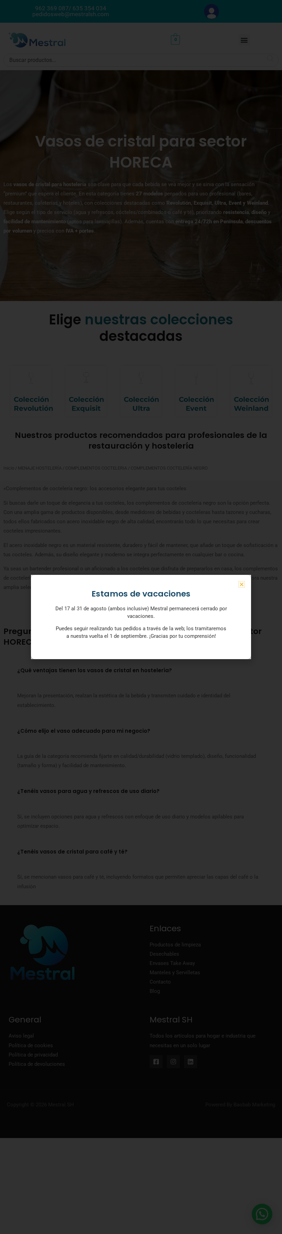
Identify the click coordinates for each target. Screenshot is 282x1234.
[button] (241, 584)
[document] (141, 617)
